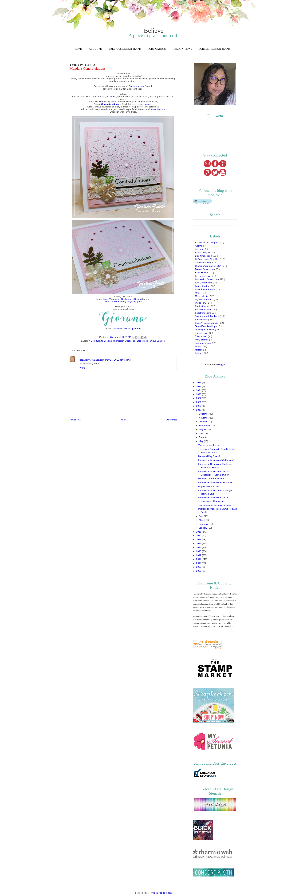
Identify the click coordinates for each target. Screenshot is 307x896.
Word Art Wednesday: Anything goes (123, 301)
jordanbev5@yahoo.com (91, 359)
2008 (199, 571)
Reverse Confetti (204, 309)
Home (79, 48)
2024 (199, 390)
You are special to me (209, 445)
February (204, 524)
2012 (199, 555)
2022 (199, 398)
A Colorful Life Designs (100, 340)
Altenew (199, 249)
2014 (199, 547)
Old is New (201, 302)
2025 (199, 386)
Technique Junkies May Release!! (215, 505)
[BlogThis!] (136, 337)
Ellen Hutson (202, 272)
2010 (199, 563)
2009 (199, 567)
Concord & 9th (202, 262)
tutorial (199, 353)
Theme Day (201, 333)
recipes (199, 349)
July (201, 433)
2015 (199, 543)
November (204, 417)
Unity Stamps (202, 339)
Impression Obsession (124, 340)
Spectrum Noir (202, 313)
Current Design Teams (214, 48)
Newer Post (75, 419)
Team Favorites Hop (205, 326)
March (202, 520)
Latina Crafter (202, 286)
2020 (199, 406)
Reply (82, 367)
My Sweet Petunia (204, 299)
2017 (199, 535)
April (201, 516)
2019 (199, 410)
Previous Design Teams (125, 48)
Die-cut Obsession (204, 269)
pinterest (136, 328)
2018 (199, 531)
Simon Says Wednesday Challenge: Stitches (118, 299)
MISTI (113, 96)
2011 (199, 559)
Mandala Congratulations (211, 478)
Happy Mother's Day (208, 486)
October (203, 421)
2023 (199, 394)
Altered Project (203, 252)
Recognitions (182, 48)
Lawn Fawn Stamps (205, 289)
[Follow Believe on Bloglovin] (202, 203)
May (201, 441)
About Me (95, 48)
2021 (199, 402)
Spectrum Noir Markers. (207, 316)
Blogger (221, 364)
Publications (157, 48)
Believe (153, 30)
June (202, 437)
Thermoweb (201, 336)
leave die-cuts (158, 109)
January (203, 527)
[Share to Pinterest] (145, 337)
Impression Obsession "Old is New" (216, 460)
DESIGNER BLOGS (163, 893)
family (198, 346)
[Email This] (133, 337)
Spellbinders (201, 319)
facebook (117, 328)
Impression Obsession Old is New (215, 482)
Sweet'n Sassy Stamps (207, 323)
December (204, 413)
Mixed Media (202, 296)
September (205, 425)
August (203, 429)
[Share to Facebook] (142, 337)
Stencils (141, 340)
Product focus (202, 306)
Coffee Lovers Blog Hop (207, 259)
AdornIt (199, 245)
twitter (127, 328)
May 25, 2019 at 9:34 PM (118, 359)
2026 (199, 382)
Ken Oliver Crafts (204, 282)
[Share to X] (139, 337)
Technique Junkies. (155, 340)
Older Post (171, 419)
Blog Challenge (203, 256)
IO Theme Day (203, 276)
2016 (199, 539)
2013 (199, 551)
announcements (203, 343)
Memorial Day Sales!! (209, 456)
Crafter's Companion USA (208, 266)
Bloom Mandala (136, 86)
